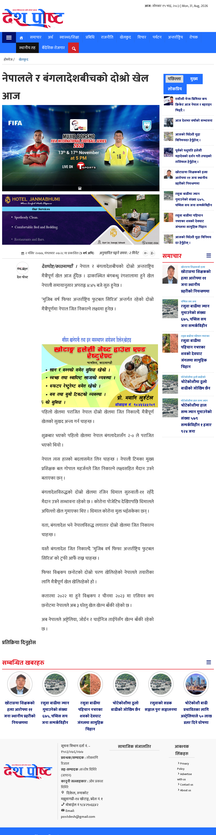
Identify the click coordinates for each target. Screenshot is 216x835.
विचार (142, 37)
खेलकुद (125, 37)
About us (185, 790)
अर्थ (50, 37)
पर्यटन (157, 37)
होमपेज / (9, 59)
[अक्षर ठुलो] (152, 253)
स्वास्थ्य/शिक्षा (69, 37)
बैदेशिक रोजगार (53, 47)
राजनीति (107, 37)
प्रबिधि (90, 37)
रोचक (193, 37)
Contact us (186, 784)
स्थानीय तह (27, 47)
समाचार (35, 37)
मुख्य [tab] (194, 78)
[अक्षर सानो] (145, 253)
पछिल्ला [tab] (174, 78)
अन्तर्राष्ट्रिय (175, 37)
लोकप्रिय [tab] (175, 89)
